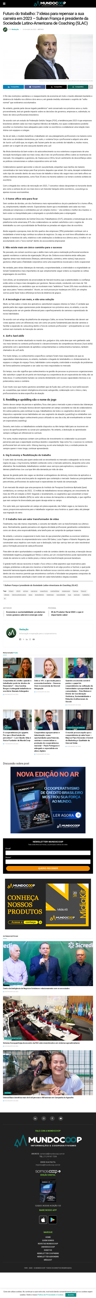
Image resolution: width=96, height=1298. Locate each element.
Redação (15, 29)
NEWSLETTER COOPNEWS (48, 1253)
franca (75, 591)
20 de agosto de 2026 (74, 705)
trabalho (86, 595)
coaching (44, 591)
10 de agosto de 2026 (74, 746)
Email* (8, 848)
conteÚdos (54, 591)
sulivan (77, 595)
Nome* (8, 857)
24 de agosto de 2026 (11, 694)
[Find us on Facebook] (52, 1118)
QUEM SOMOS (48, 1240)
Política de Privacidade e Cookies (50, 1295)
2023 (18, 591)
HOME (48, 1237)
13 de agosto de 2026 (42, 754)
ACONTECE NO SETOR (13, 1038)
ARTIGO (41, 29)
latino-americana (19, 595)
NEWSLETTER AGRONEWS (48, 1257)
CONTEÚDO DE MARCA (76, 728)
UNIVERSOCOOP (48, 1247)
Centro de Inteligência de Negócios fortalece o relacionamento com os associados (36, 988)
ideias (6, 595)
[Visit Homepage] (50, 4)
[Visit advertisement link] (48, 800)
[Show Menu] (4, 3)
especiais (66, 591)
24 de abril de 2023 (29, 29)
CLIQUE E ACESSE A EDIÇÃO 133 (48, 1206)
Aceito (71, 1295)
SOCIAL (7, 1093)
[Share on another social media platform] (91, 87)
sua (69, 595)
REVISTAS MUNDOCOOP (48, 1244)
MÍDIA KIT (48, 1260)
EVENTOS (48, 1250)
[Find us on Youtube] (60, 1118)
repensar (50, 595)
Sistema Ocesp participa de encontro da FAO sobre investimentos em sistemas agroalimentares (41, 1043)
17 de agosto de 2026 (11, 743)
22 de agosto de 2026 (42, 692)
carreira (34, 591)
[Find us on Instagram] (43, 1118)
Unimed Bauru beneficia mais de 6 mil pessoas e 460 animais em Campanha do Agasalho (38, 1098)
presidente (39, 595)
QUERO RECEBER (48, 868)
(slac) (11, 591)
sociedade (61, 595)
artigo (25, 591)
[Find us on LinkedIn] (35, 1118)
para (30, 595)
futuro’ (83, 591)
